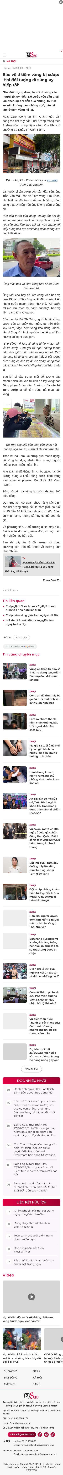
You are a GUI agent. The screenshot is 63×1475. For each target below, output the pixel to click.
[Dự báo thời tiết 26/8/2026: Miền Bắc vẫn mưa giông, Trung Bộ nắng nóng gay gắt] (15, 1051)
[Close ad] (61, 2)
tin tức (32, 1210)
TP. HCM (7, 1450)
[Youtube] (46, 1434)
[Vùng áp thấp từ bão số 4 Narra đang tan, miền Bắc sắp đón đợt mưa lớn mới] (15, 671)
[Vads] (61, 50)
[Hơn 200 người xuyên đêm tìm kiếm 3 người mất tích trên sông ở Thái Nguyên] (15, 918)
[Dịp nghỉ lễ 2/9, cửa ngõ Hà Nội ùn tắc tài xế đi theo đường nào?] (15, 971)
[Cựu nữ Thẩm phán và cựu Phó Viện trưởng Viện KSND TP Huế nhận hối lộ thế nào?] (15, 995)
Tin (23, 558)
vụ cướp (52, 180)
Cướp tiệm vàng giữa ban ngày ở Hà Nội (32, 615)
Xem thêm (31, 1069)
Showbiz (10, 1371)
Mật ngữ (10, 1384)
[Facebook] (39, 1434)
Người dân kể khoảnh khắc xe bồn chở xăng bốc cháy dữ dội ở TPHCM (22, 1358)
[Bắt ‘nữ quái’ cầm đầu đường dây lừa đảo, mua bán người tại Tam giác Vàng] (15, 865)
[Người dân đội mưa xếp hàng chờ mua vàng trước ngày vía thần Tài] (31, 1297)
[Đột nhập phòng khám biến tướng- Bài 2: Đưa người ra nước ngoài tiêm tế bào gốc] (15, 892)
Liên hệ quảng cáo (22, 1434)
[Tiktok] (52, 1434)
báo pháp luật (29, 1248)
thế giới (33, 1235)
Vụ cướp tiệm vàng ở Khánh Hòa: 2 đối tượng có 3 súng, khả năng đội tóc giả (30, 567)
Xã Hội (11, 61)
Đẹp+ (36, 1371)
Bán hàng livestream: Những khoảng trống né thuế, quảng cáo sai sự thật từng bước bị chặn (44, 946)
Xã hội (37, 1377)
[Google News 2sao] (20, 648)
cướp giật (21, 637)
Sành (37, 1384)
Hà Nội (6, 1441)
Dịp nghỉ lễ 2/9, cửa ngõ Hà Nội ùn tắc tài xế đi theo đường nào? (44, 972)
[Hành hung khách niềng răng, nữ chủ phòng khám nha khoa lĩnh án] (15, 774)
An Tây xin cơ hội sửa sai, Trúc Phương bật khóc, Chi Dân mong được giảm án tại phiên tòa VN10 (44, 806)
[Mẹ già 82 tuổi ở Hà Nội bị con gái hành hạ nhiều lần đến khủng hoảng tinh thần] (15, 748)
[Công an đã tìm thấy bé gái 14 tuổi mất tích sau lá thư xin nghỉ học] (15, 698)
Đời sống (10, 1377)
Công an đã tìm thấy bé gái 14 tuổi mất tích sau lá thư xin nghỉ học (44, 699)
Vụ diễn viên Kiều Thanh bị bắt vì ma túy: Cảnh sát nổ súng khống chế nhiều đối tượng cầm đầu (44, 1026)
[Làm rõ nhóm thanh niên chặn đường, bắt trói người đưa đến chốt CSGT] (15, 721)
